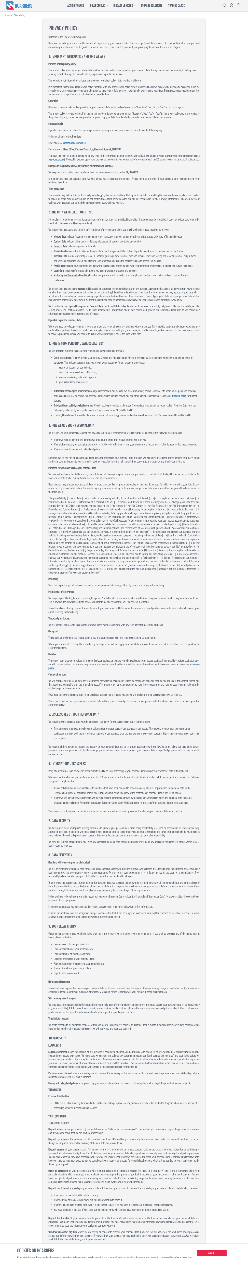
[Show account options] (231, 5)
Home (7, 15)
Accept (211, 1253)
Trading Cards (176, 6)
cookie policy (180, 396)
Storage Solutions (151, 6)
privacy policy (19, 15)
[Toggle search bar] (224, 5)
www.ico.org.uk (56, 159)
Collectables (98, 6)
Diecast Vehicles (123, 6)
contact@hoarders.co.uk (74, 143)
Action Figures (75, 6)
